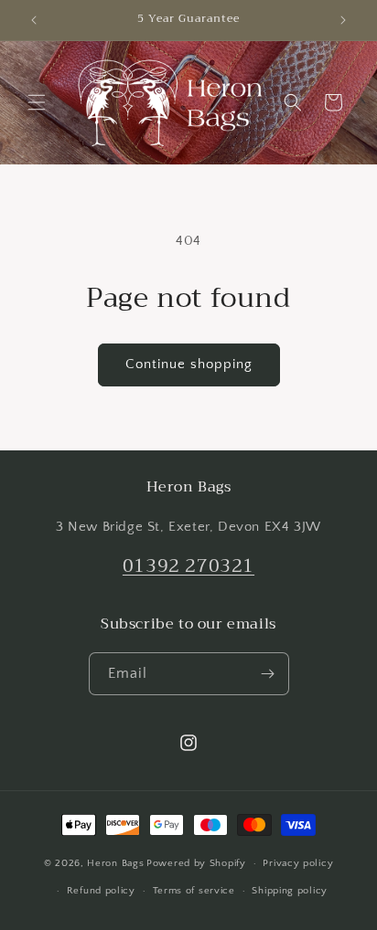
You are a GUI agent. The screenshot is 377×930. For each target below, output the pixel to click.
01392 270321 (188, 566)
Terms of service (194, 890)
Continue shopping (189, 364)
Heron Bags (115, 863)
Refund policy (101, 890)
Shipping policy (290, 890)
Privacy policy (298, 863)
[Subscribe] (268, 673)
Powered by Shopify (196, 863)
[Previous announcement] (34, 20)
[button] (36, 102)
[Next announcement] (343, 20)
